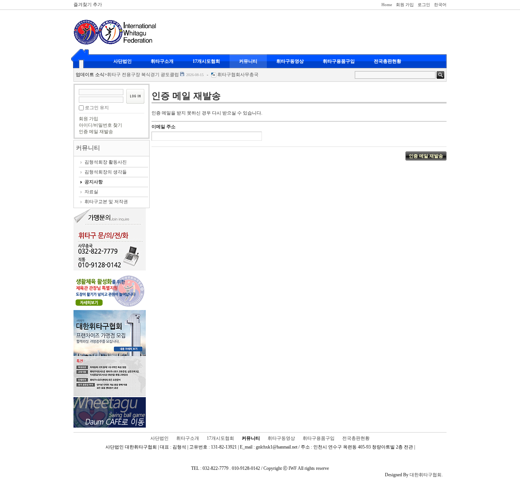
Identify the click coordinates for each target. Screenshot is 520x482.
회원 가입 (405, 4)
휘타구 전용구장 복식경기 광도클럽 (143, 74)
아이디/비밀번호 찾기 (100, 125)
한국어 (440, 4)
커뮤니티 (248, 61)
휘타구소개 (162, 61)
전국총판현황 (387, 61)
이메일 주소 (163, 126)
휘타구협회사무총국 (237, 74)
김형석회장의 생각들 (106, 172)
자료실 (91, 191)
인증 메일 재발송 (96, 131)
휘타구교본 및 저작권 (106, 201)
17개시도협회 (206, 61)
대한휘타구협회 (426, 474)
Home (386, 4)
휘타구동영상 (290, 61)
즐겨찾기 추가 (87, 4)
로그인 (424, 4)
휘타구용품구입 (339, 61)
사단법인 (122, 61)
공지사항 (94, 182)
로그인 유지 (97, 107)
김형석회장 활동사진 (106, 162)
